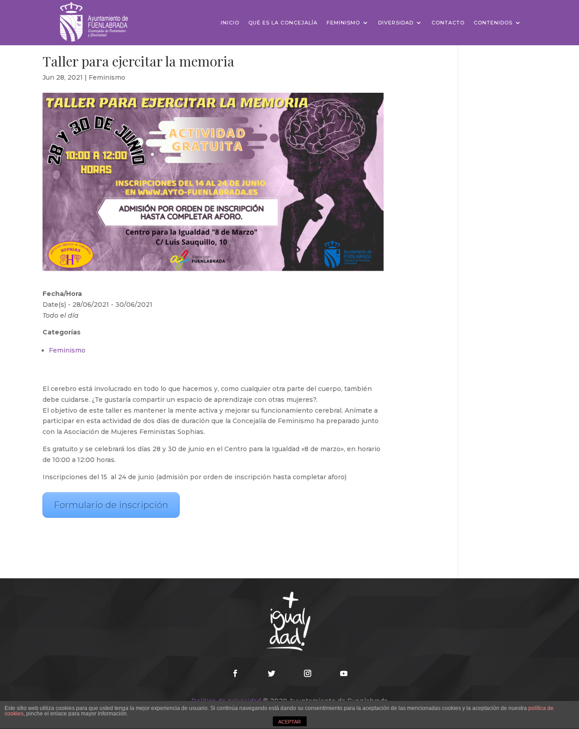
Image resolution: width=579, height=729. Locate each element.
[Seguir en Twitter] (271, 673)
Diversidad (395, 22)
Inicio (230, 22)
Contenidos (493, 22)
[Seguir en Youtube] (344, 673)
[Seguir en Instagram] (307, 673)
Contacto (448, 22)
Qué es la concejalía (283, 22)
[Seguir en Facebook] (235, 673)
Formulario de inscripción (111, 505)
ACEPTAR (289, 721)
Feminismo (343, 22)
